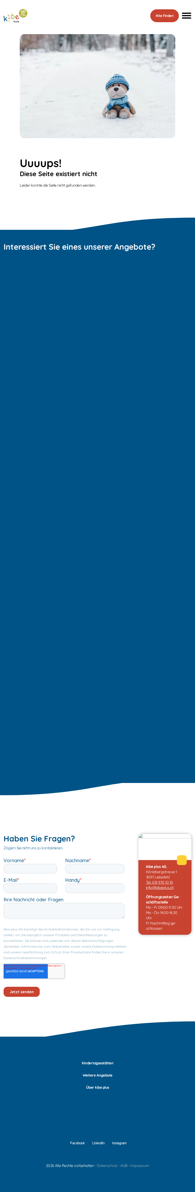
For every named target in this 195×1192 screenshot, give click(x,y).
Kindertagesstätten (97, 1063)
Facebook (77, 1143)
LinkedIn (98, 1143)
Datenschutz (107, 1165)
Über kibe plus (97, 1087)
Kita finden (165, 15)
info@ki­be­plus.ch (160, 887)
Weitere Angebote (97, 1075)
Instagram (119, 1143)
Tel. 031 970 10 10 (159, 882)
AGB (123, 1165)
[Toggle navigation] (185, 15)
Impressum (139, 1165)
